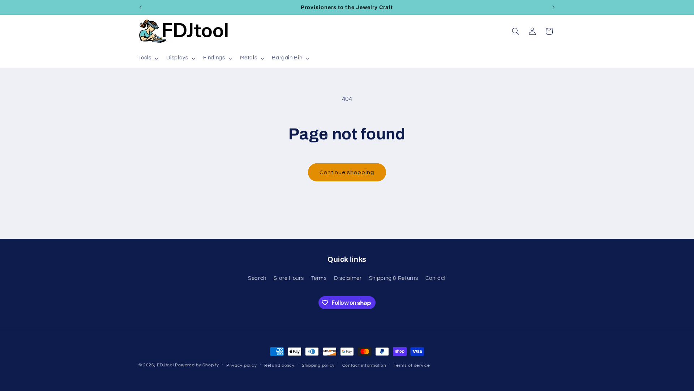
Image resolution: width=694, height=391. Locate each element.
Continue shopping (347, 172)
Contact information (364, 365)
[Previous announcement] (141, 7)
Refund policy (279, 365)
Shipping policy (318, 365)
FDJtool (165, 365)
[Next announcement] (553, 7)
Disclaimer (347, 278)
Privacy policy (241, 365)
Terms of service (412, 365)
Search (257, 278)
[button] (148, 58)
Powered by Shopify (197, 365)
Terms (319, 278)
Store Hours (289, 278)
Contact (435, 278)
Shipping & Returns (393, 278)
